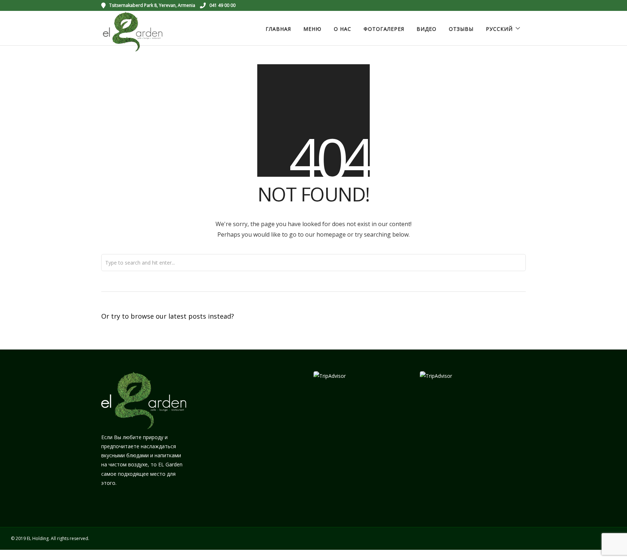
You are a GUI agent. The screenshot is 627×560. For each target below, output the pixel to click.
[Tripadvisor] (523, 5)
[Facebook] (109, 500)
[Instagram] (513, 5)
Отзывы (461, 28)
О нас (342, 28)
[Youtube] (502, 5)
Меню (312, 28)
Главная (278, 28)
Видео (427, 28)
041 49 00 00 (222, 5)
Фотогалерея (384, 28)
